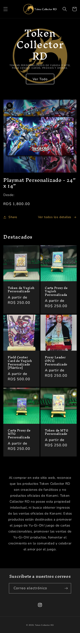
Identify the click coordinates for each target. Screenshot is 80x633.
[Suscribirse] (66, 588)
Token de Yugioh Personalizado (21, 289)
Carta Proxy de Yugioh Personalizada (56, 291)
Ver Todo (40, 79)
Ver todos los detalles (54, 217)
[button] (5, 9)
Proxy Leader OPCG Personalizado (56, 361)
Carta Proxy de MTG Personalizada (19, 434)
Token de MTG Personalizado (56, 432)
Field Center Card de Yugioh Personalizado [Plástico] (20, 362)
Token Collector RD (44, 625)
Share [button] (12, 217)
